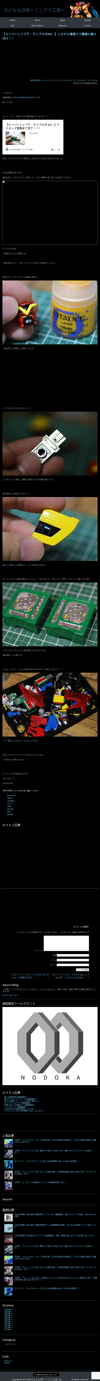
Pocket (10, 809)
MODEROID (35, 80)
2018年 (7, 1325)
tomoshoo (66, 1379)
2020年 (7, 1321)
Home (12, 20)
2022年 (7, 1317)
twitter (7, 1362)
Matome (62, 25)
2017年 (7, 1327)
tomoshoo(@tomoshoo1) (24, 97)
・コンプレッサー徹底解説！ (15, 1106)
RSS (9, 811)
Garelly (87, 20)
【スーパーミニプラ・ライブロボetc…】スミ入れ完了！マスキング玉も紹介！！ (70, 976)
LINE (9, 806)
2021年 (7, 1319)
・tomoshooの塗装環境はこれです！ (18, 1108)
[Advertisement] (50, 60)
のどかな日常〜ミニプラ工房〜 (34, 10)
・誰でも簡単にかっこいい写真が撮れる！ (21, 1101)
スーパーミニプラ (49, 80)
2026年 (7, 1309)
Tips (12, 25)
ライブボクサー (80, 80)
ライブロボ (93, 80)
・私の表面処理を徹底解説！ (15, 1097)
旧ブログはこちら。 (11, 995)
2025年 (7, 1311)
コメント (38, 950)
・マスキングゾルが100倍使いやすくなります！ (23, 1110)
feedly (10, 814)
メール (53, 960)
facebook (11, 795)
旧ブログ (8, 1360)
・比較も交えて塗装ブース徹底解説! (18, 1104)
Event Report (38, 25)
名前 (54, 955)
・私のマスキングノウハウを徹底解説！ (20, 1099)
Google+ (11, 800)
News (62, 20)
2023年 (7, 1315)
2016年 (7, 1329)
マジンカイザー (65, 80)
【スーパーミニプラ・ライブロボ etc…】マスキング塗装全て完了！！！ (30, 976)
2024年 (7, 1313)
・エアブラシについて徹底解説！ (17, 1103)
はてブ (10, 803)
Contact (87, 25)
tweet (9, 798)
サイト (53, 964)
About (37, 20)
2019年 (7, 1323)
